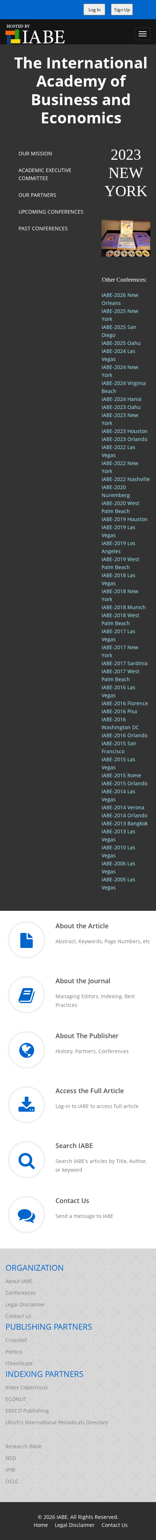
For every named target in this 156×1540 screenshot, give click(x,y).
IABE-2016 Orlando (124, 735)
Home (41, 1524)
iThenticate (19, 1363)
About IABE (18, 1281)
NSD (10, 1457)
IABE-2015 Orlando (124, 783)
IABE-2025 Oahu (121, 343)
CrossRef (16, 1340)
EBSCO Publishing (27, 1410)
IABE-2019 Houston (125, 519)
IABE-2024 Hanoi (121, 399)
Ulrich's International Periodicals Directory (56, 1422)
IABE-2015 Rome (121, 775)
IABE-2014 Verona (123, 807)
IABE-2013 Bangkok (125, 823)
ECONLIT (15, 1399)
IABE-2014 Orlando (124, 815)
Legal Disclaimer (25, 1304)
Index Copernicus (26, 1387)
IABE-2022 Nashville (126, 479)
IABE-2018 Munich (124, 607)
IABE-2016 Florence (125, 703)
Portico (13, 1351)
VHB (10, 1469)
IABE (62, 1516)
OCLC (12, 1481)
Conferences (20, 1292)
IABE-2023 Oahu (121, 407)
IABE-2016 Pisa (119, 711)
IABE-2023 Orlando (124, 439)
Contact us (18, 1316)
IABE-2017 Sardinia (125, 663)
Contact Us (115, 1524)
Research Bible (23, 1446)
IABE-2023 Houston (125, 431)
